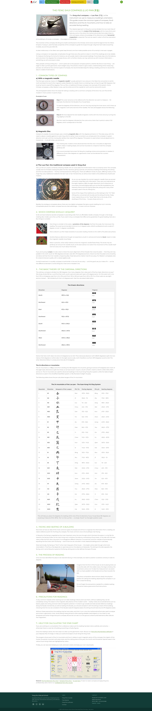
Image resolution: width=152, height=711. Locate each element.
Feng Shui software (67, 702)
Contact (96, 2)
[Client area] (121, 2)
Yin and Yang (77, 681)
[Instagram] (33, 704)
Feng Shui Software (65, 2)
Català (98, 703)
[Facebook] (36, 704)
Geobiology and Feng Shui (78, 2)
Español (94, 703)
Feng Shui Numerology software (101, 631)
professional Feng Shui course (64, 682)
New (41, 2)
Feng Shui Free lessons (51, 2)
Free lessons (65, 700)
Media (89, 2)
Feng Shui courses (67, 698)
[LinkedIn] (43, 704)
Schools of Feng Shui (66, 681)
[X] (40, 704)
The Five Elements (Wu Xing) (50, 681)
